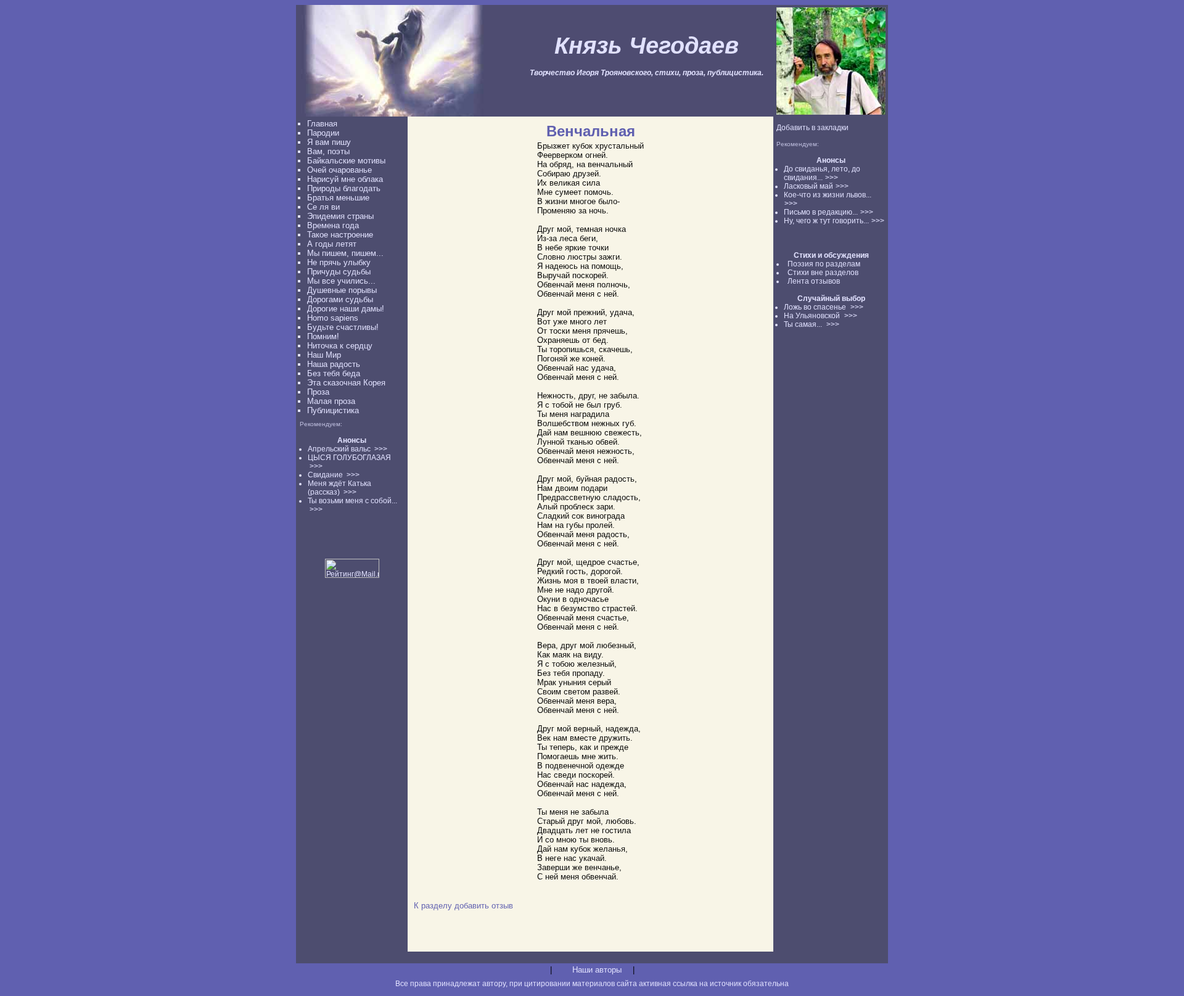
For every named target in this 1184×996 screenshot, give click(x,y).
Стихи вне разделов (822, 272)
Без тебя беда (333, 373)
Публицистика (333, 410)
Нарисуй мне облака (345, 179)
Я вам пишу (329, 142)
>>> (831, 177)
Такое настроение (340, 234)
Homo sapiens (332, 318)
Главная (322, 123)
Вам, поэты (328, 151)
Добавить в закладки (812, 127)
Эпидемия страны (340, 216)
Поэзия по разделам (823, 264)
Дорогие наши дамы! (345, 308)
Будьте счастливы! (343, 327)
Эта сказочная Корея (346, 382)
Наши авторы (597, 969)
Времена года (333, 225)
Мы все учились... (341, 281)
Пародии (323, 133)
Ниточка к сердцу (339, 345)
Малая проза (331, 401)
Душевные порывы (342, 290)
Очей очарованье (339, 170)
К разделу (433, 905)
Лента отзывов (813, 281)
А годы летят (331, 244)
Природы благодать (343, 188)
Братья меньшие (338, 197)
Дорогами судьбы (340, 299)
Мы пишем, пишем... (345, 253)
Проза (318, 392)
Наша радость (333, 364)
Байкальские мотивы (346, 160)
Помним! (323, 336)
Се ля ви (323, 207)
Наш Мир (324, 355)
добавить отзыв (483, 905)
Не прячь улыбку (339, 262)
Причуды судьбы (339, 271)
